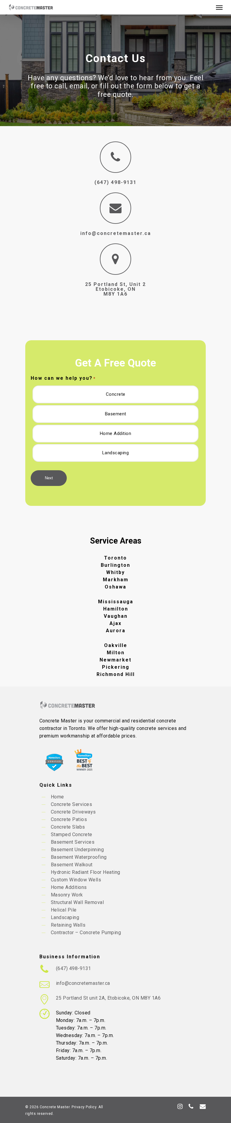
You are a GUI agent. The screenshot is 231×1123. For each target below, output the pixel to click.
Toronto (115, 558)
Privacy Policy (84, 1107)
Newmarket (115, 660)
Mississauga (115, 601)
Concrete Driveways (73, 812)
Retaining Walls (68, 925)
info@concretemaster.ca (115, 233)
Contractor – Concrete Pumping (86, 932)
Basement (115, 414)
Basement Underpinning (77, 849)
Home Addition (115, 433)
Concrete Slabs (68, 827)
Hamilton (115, 609)
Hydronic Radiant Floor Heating (85, 872)
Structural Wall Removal (77, 902)
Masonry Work (67, 895)
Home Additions (69, 887)
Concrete (115, 394)
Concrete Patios (69, 819)
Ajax (115, 623)
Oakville (115, 645)
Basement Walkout (72, 865)
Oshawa (115, 587)
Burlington (115, 565)
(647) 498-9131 (73, 968)
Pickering (115, 667)
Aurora (115, 630)
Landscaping (115, 452)
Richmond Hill (116, 674)
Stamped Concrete (71, 834)
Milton (116, 652)
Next (49, 478)
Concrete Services (71, 804)
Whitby (115, 572)
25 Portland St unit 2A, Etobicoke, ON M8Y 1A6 (108, 998)
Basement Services (73, 842)
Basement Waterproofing (79, 857)
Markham (115, 579)
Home (57, 797)
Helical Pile (64, 910)
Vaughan (116, 616)
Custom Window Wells (76, 880)
